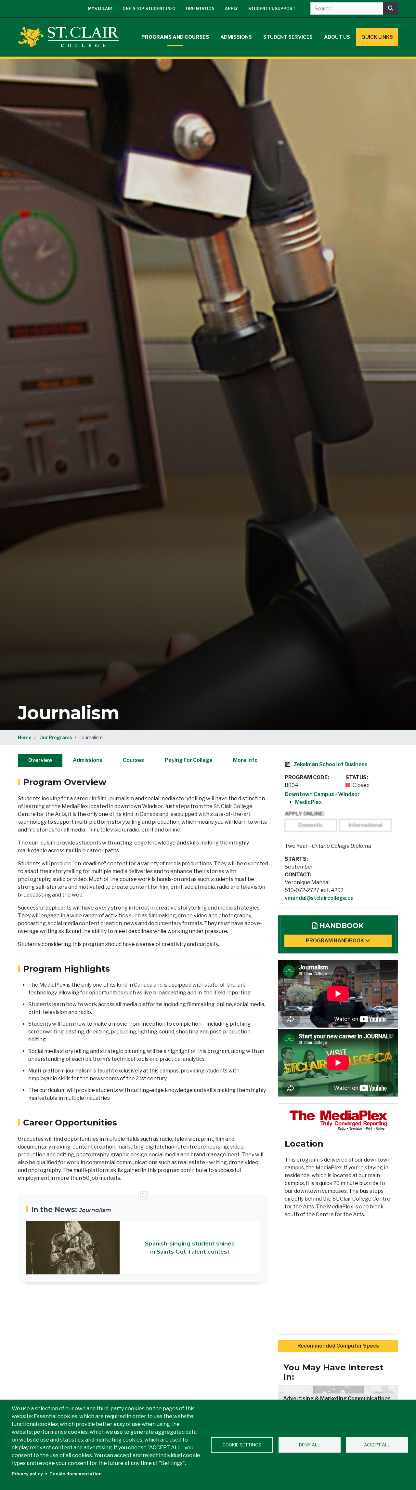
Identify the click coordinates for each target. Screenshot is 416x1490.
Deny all (309, 1444)
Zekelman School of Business (330, 764)
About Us (337, 37)
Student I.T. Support (271, 8)
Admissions (236, 37)
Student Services (288, 37)
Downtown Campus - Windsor (322, 794)
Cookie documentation (75, 1473)
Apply (231, 8)
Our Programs (55, 737)
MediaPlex (308, 802)
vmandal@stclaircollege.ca (319, 898)
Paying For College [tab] (189, 760)
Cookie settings (242, 1444)
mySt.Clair (100, 8)
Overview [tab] (40, 760)
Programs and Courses (175, 37)
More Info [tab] (245, 760)
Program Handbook (335, 941)
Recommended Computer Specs (338, 1346)
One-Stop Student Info (149, 8)
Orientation (200, 8)
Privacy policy (27, 1473)
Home (25, 737)
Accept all (377, 1444)
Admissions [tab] (87, 760)
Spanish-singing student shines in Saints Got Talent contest (190, 1247)
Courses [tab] (133, 760)
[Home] (71, 37)
